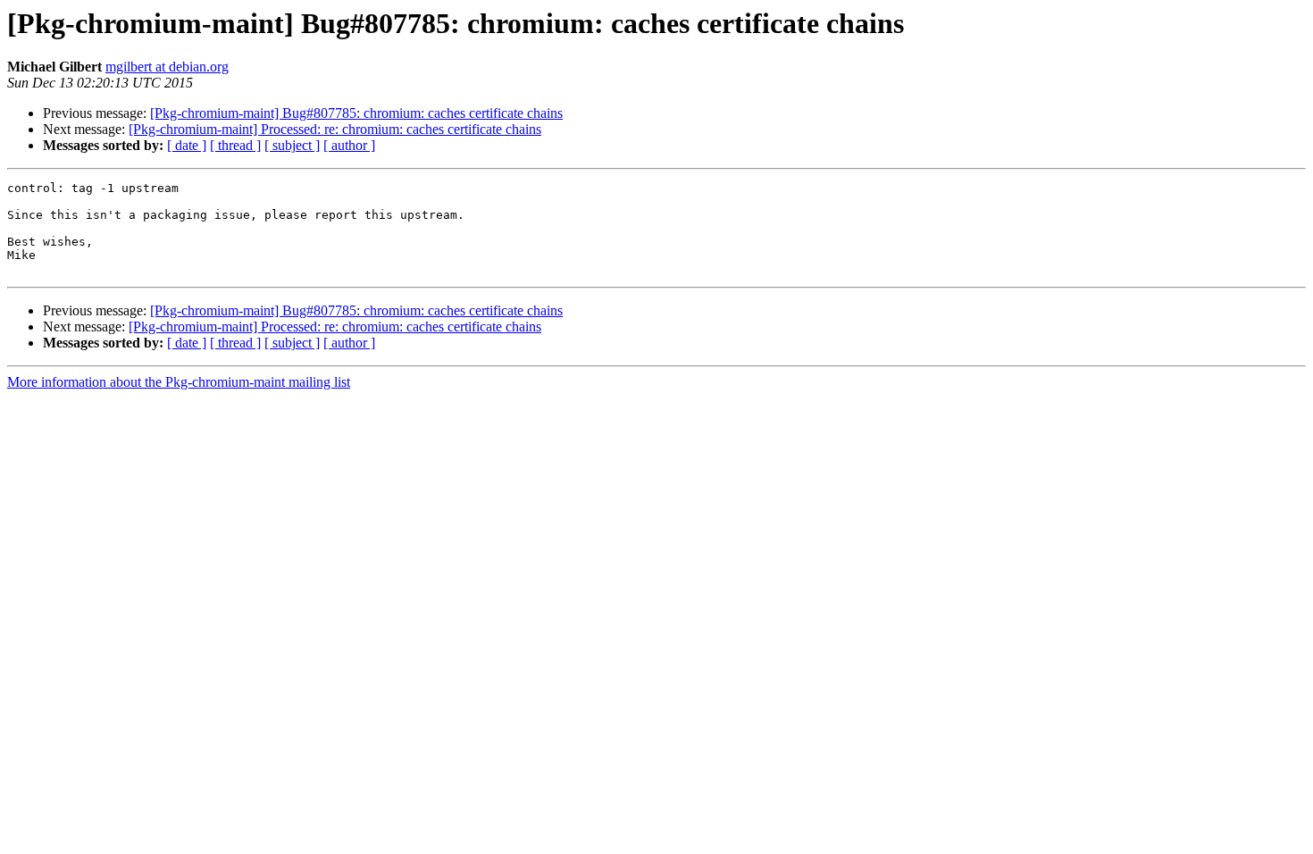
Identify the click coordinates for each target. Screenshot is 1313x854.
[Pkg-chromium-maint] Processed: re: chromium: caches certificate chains (335, 129)
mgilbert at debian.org (167, 66)
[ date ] (186, 145)
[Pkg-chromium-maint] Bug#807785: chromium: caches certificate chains (356, 113)
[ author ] (349, 145)
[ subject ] (292, 145)
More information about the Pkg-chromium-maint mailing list (178, 381)
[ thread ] (235, 145)
